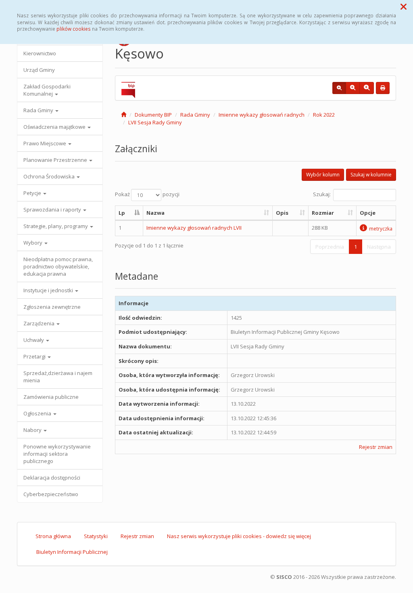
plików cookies (73, 28)
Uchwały (34, 340)
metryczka (380, 228)
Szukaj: (322, 194)
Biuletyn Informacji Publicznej (72, 551)
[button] (403, 6)
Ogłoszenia (37, 413)
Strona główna (53, 536)
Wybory (33, 242)
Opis (282, 212)
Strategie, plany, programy (56, 226)
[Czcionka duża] (366, 88)
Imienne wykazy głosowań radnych (262, 114)
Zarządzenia (39, 323)
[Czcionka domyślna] (339, 88)
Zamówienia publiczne (51, 396)
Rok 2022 (324, 114)
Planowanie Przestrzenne (55, 159)
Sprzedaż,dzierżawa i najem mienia (57, 376)
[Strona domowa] (123, 114)
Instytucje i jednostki (48, 290)
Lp (122, 212)
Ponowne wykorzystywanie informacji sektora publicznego (57, 454)
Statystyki (96, 536)
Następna (379, 246)
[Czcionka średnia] (353, 88)
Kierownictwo (39, 53)
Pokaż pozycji (147, 194)
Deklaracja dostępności (51, 477)
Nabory (33, 430)
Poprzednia (329, 246)
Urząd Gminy (39, 69)
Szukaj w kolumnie (371, 174)
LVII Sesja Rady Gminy (155, 122)
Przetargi (35, 356)
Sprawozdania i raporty (52, 209)
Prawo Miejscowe (45, 143)
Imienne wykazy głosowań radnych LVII (194, 227)
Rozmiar (323, 212)
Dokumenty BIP (153, 114)
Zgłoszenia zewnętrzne (52, 306)
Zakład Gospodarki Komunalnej (47, 90)
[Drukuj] (383, 88)
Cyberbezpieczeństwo (50, 494)
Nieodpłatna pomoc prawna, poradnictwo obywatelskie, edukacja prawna (58, 266)
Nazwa (155, 212)
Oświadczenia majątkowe (55, 126)
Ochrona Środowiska (49, 176)
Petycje (32, 193)
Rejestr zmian (375, 447)
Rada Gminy (38, 110)
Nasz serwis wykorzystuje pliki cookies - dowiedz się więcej (239, 536)
